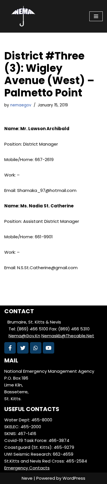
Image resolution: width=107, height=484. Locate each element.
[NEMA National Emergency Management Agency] (23, 16)
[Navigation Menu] (96, 16)
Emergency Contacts (27, 468)
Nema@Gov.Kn (24, 336)
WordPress (73, 478)
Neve (27, 478)
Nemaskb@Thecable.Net (67, 336)
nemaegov (20, 105)
